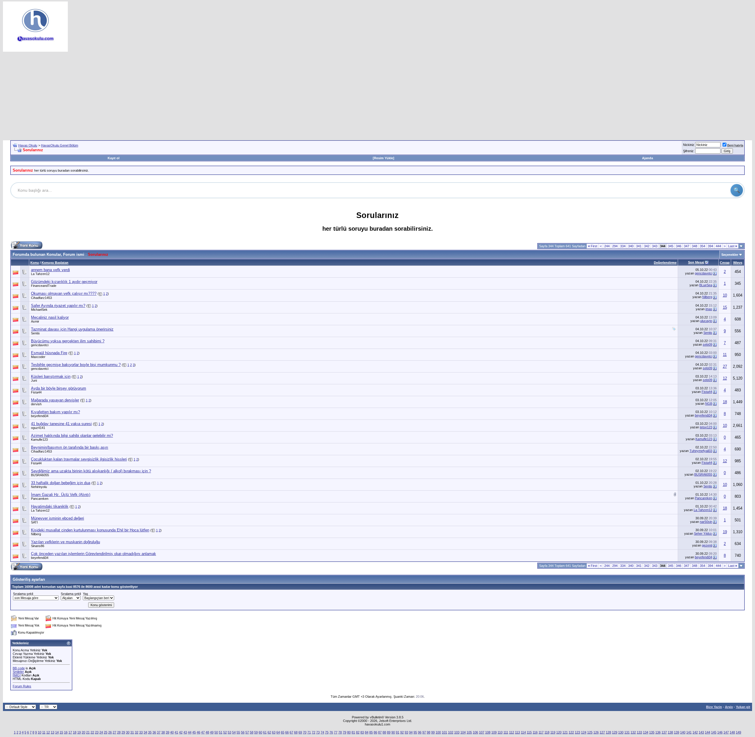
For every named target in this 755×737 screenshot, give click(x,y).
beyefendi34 (39, 416)
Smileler (18, 671)
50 (216, 732)
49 (212, 732)
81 (353, 732)
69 (300, 732)
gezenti (707, 545)
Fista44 (36, 392)
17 (70, 732)
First (592, 246)
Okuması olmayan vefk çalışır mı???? (63, 293)
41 (176, 732)
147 (726, 732)
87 (380, 732)
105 (469, 732)
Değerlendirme (665, 262)
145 (713, 732)
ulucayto (706, 321)
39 (167, 732)
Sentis (35, 333)
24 (101, 732)
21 (88, 732)
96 (419, 732)
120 (559, 732)
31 (132, 732)
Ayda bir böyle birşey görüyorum (58, 388)
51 (220, 732)
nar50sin (706, 521)
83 (362, 732)
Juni (34, 380)
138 (670, 732)
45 (194, 732)
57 (247, 732)
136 (658, 732)
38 (163, 732)
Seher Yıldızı (703, 533)
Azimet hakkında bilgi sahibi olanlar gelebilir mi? (72, 435)
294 (615, 246)
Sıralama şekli (23, 594)
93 (406, 732)
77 (335, 732)
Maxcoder (38, 357)
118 (546, 732)
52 (225, 732)
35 (150, 732)
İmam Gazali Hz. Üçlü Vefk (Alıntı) (60, 494)
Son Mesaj (696, 262)
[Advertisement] (377, 96)
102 (450, 732)
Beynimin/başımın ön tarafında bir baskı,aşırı (69, 447)
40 (172, 732)
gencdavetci (703, 273)
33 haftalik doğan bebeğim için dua (60, 483)
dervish (36, 404)
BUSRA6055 (40, 475)
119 (552, 732)
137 (664, 732)
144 (707, 732)
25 (105, 732)
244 (607, 246)
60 (260, 732)
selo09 (707, 344)
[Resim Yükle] (383, 158)
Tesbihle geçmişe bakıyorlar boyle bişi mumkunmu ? (76, 364)
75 (327, 732)
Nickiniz (688, 145)
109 (494, 732)
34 (145, 732)
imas (708, 309)
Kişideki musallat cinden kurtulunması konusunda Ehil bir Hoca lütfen (90, 530)
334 (623, 246)
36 (154, 732)
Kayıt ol (113, 158)
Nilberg (707, 297)
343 (654, 246)
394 (710, 246)
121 (565, 732)
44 (189, 732)
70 (304, 732)
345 (670, 246)
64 (278, 732)
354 (702, 246)
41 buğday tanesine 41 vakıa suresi (61, 424)
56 (242, 732)
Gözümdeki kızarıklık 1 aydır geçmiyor (64, 281)
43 (185, 732)
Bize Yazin (714, 707)
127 (602, 732)
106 (475, 732)
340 (630, 246)
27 (725, 366)
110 (500, 732)
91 (397, 732)
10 (725, 295)
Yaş (85, 594)
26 (110, 732)
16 (66, 732)
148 (732, 732)
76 (331, 732)
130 (620, 732)
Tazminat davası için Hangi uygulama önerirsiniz (72, 329)
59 (256, 732)
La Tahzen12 (40, 274)
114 (523, 732)
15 (725, 307)
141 (689, 732)
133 (639, 732)
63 (273, 732)
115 (529, 732)
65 (282, 732)
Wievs (737, 262)
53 (229, 732)
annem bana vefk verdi (50, 270)
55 (238, 732)
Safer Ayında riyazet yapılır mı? (58, 305)
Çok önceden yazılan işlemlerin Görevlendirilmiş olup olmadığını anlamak (93, 553)
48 (207, 732)
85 (371, 732)
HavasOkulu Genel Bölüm (59, 145)
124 (583, 732)
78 (340, 732)
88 (384, 732)
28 (119, 732)
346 (678, 246)
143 (701, 732)
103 (456, 732)
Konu (34, 262)
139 (676, 732)
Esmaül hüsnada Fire (49, 353)
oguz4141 (38, 427)
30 (127, 732)
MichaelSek (39, 309)
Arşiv (729, 707)
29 (123, 732)
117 (541, 732)
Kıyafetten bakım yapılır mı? (55, 412)
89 (388, 732)
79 (344, 732)
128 (608, 732)
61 (265, 732)
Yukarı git (743, 707)
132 (633, 732)
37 (158, 732)
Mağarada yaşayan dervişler (55, 400)
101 (444, 732)
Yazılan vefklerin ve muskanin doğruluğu (65, 542)
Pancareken (39, 498)
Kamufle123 (39, 439)
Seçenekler (729, 254)
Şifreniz (688, 151)
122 (571, 732)
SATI (34, 522)
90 (393, 732)
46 (198, 732)
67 (291, 732)
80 (349, 732)
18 (725, 402)
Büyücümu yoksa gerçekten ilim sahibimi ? (67, 341)
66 (287, 732)
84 (366, 732)
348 (694, 246)
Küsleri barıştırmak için (50, 376)
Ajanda (647, 158)
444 (718, 246)
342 (646, 246)
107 (481, 732)
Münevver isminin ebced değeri (57, 518)
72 (313, 732)
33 (141, 732)
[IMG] (17, 675)
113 (517, 732)
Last (732, 246)
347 (686, 246)
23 (97, 732)
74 (322, 732)
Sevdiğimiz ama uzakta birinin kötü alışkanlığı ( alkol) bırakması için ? (91, 471)
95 (415, 732)
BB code (19, 668)
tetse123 (706, 427)
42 (181, 732)
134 (645, 732)
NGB (708, 403)
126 (596, 732)
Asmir (35, 321)
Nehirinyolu (39, 487)
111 (505, 732)
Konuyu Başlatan (55, 262)
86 (375, 732)
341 (638, 246)
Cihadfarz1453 (41, 298)
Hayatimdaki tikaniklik (49, 506)
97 (424, 732)
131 (627, 732)
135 (651, 732)
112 (511, 732)
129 (614, 732)
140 (682, 732)
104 (463, 732)
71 (309, 732)
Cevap (725, 262)
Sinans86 (37, 546)
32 (136, 732)
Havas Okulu (27, 145)
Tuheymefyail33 (701, 451)
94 (411, 732)
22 (92, 732)
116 (535, 732)
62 (269, 732)
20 (83, 732)
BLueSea (705, 285)
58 (251, 732)
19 (725, 532)
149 (738, 732)
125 (589, 732)
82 (358, 732)
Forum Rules (22, 686)
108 (487, 732)
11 (725, 354)
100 (438, 732)
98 (428, 732)
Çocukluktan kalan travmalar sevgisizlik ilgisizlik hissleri (79, 459)
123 (577, 732)
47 (203, 732)
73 (318, 732)
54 (234, 732)
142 (695, 732)
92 (402, 732)
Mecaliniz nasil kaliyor (50, 317)
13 (52, 732)
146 (720, 732)
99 (433, 732)
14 (57, 732)
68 (296, 732)
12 (725, 378)
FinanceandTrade (43, 285)
